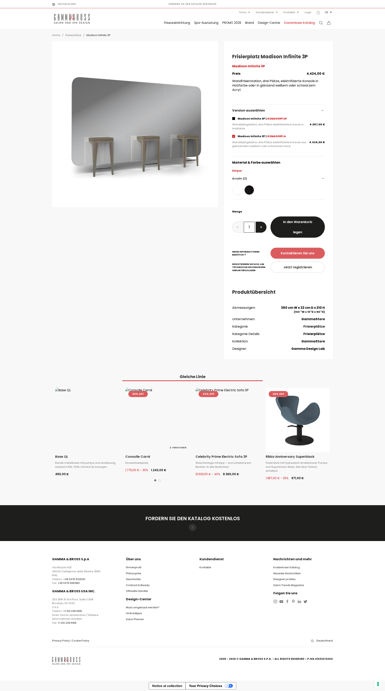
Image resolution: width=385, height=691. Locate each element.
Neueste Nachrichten (287, 573)
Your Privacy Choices (205, 686)
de (326, 12)
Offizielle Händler (137, 591)
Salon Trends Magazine (288, 585)
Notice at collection (167, 686)
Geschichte (133, 579)
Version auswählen (248, 110)
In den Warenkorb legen (297, 227)
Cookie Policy (80, 641)
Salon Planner (135, 619)
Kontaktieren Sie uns (297, 253)
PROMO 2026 (231, 23)
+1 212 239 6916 (72, 611)
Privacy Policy (61, 641)
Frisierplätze (73, 35)
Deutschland (67, 4)
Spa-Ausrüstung (206, 23)
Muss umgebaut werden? (142, 607)
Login (308, 12)
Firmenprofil (133, 567)
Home (56, 35)
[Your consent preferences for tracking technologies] (378, 684)
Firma (242, 12)
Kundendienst (265, 12)
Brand (249, 23)
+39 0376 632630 (74, 579)
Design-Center (269, 23)
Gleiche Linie (193, 376)
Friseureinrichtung (177, 23)
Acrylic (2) (239, 178)
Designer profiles (284, 579)
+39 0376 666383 (69, 583)
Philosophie (133, 573)
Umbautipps (134, 613)
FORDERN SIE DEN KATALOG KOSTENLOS (193, 4)
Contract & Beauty (138, 585)
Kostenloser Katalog (299, 23)
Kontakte (289, 12)
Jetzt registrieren (297, 267)
